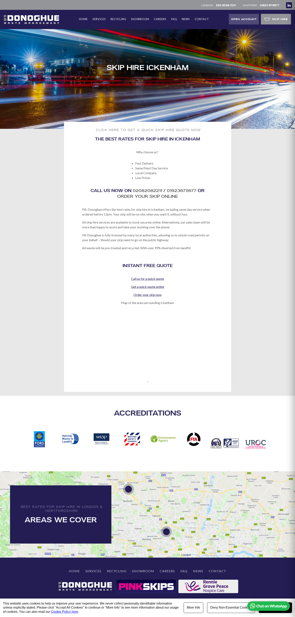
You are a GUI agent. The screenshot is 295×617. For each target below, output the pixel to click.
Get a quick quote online (147, 287)
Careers (160, 19)
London (218, 5)
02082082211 (147, 190)
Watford (261, 5)
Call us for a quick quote (147, 279)
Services (99, 19)
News (186, 19)
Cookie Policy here (64, 611)
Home (83, 19)
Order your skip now (147, 295)
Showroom (140, 19)
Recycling (118, 19)
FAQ (174, 19)
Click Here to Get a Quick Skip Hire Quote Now (148, 130)
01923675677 (182, 190)
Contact (202, 19)
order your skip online (147, 196)
